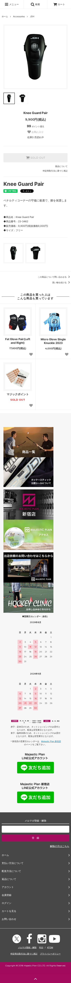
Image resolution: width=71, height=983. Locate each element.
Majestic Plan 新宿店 (51, 741)
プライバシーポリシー (50, 953)
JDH (32, 16)
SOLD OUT (37, 157)
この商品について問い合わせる (52, 277)
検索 (37, 4)
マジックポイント (18, 394)
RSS (41, 947)
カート (61, 4)
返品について (61, 166)
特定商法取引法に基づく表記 (24, 953)
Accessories (19, 16)
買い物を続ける (59, 282)
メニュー (13, 4)
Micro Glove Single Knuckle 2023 (53, 341)
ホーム (5, 16)
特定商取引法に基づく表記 (55, 170)
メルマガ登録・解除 (27, 947)
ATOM (50, 947)
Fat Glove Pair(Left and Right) (17, 340)
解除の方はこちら (59, 846)
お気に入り (37, 132)
